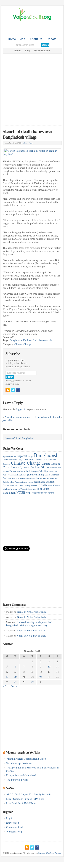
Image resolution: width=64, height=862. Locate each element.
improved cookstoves (28, 478)
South (11, 485)
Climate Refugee (51, 463)
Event (17, 50)
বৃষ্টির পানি (40, 493)
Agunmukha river (9, 456)
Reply (31, 143)
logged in (21, 409)
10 (49, 666)
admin (25, 143)
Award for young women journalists (16, 418)
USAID (43, 485)
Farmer (12, 471)
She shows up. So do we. (19, 763)
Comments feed (14, 827)
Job (22, 39)
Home (12, 39)
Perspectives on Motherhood (21, 775)
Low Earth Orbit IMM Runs (21, 803)
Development (52, 467)
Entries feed (12, 822)
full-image (32, 471)
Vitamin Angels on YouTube (23, 752)
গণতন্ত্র (34, 493)
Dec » (14, 686)
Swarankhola (45, 340)
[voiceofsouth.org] (32, 20)
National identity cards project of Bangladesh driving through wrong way (29, 623)
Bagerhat (22, 456)
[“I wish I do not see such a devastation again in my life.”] (32, 149)
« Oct (6, 686)
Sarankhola (39, 481)
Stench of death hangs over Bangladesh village (27, 134)
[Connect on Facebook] (18, 390)
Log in (9, 818)
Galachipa (43, 471)
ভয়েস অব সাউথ (49, 493)
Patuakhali (19, 482)
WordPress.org (14, 831)
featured (21, 471)
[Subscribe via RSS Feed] (8, 390)
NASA (10, 788)
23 (40, 677)
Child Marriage (34, 459)
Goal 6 (47, 474)
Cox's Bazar (10, 467)
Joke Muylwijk (48, 478)
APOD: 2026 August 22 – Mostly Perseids (28, 794)
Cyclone (27, 340)
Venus (49, 485)
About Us (36, 39)
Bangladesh (15, 340)
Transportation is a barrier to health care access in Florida (32, 769)
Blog (27, 50)
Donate (51, 39)
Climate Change (22, 344)
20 (15, 677)
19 (7, 677)
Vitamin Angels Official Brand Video (26, 758)
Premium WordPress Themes (49, 853)
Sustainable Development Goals (26, 485)
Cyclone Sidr (38, 467)
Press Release (42, 50)
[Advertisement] (33, 27)
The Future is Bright (17, 779)
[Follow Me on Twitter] (13, 390)
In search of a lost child (47, 417)
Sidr (35, 340)
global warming (35, 474)
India (39, 478)
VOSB (20, 492)
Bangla (30, 456)
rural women (28, 482)
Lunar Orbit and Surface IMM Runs (25, 798)
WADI (28, 493)
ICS (17, 478)
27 (15, 682)
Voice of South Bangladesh (20, 438)
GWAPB (12, 478)
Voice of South (26, 489)
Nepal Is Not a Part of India (32, 611)
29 (32, 682)
